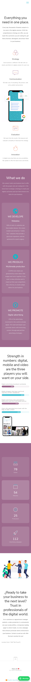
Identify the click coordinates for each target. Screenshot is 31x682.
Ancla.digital (8, 2)
